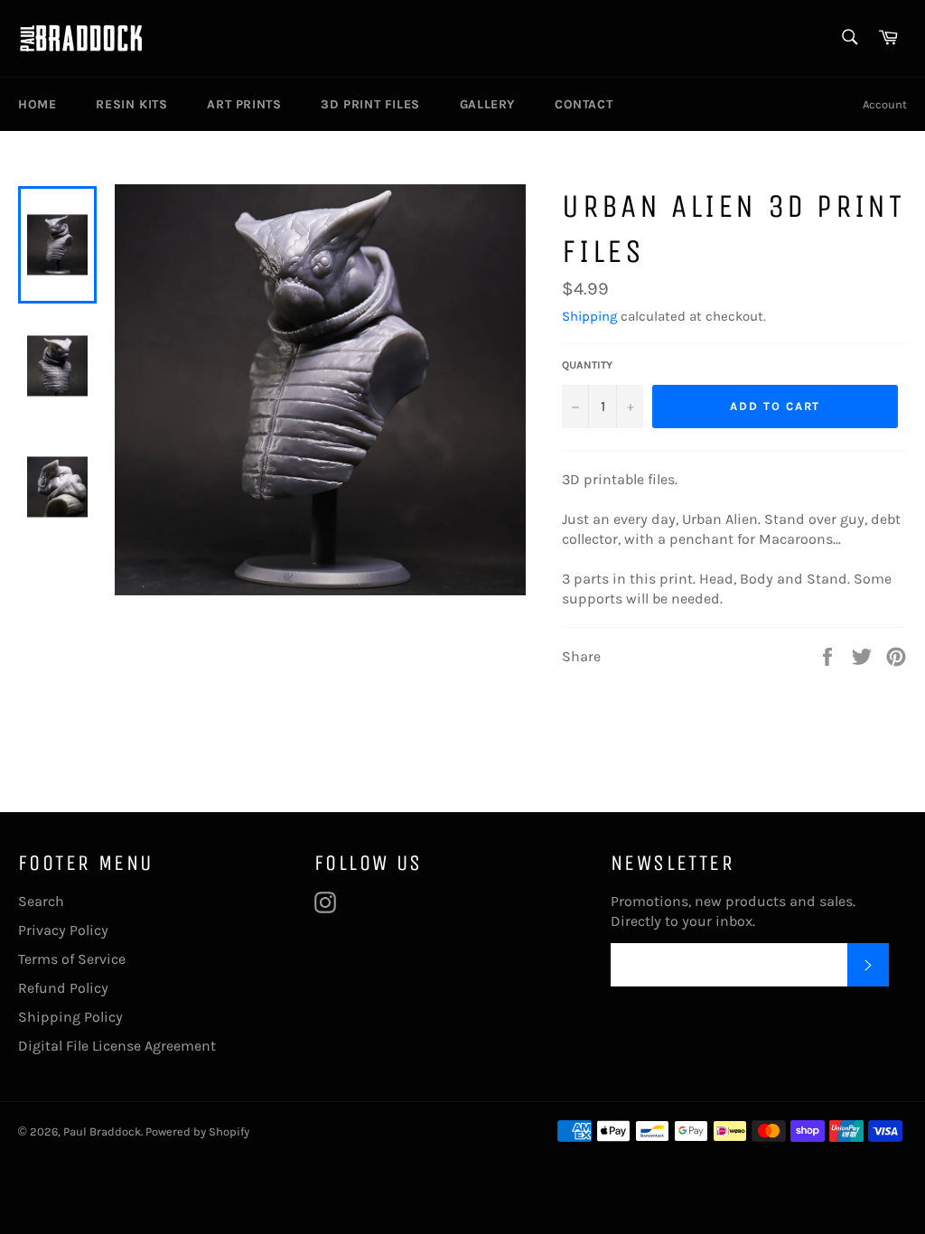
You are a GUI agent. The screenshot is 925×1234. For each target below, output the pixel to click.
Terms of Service (72, 959)
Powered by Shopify (197, 1131)
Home (37, 104)
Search (41, 901)
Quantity (587, 365)
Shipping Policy (70, 1016)
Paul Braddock (102, 1131)
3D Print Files (370, 104)
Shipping (589, 316)
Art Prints (244, 104)
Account (885, 104)
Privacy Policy (63, 930)
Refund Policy (63, 987)
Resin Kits (131, 104)
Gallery (487, 104)
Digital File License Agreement (117, 1045)
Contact (583, 104)
